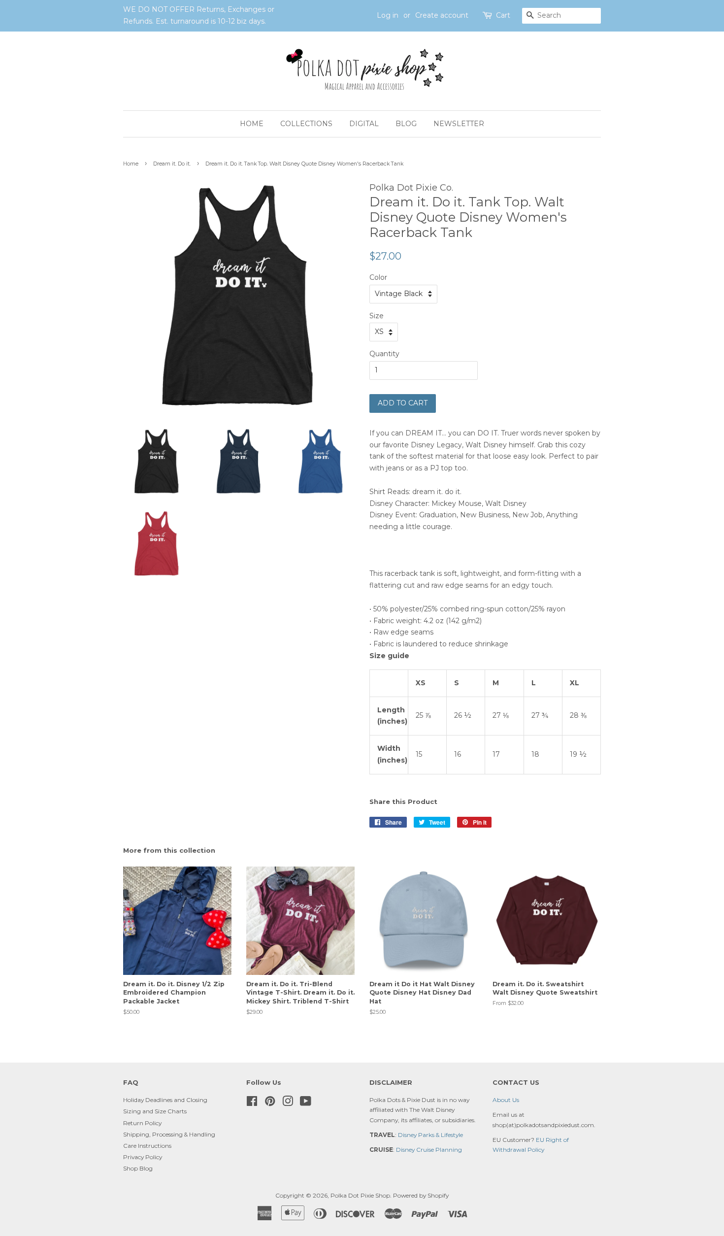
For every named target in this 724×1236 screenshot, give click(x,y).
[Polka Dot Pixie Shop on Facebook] (252, 1103)
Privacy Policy (142, 1157)
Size (376, 315)
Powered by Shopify (421, 1195)
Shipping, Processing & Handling (169, 1134)
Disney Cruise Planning (429, 1149)
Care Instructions (147, 1145)
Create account (441, 15)
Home (251, 123)
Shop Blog (138, 1168)
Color (378, 277)
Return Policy (142, 1123)
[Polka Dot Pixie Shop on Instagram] (287, 1103)
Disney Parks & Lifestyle (430, 1134)
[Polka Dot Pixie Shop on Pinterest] (269, 1103)
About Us (506, 1099)
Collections (306, 123)
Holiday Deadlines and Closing (165, 1099)
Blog (406, 123)
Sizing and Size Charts (155, 1111)
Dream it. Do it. (172, 164)
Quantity (384, 353)
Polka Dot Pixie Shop (360, 1195)
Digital (364, 123)
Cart (503, 15)
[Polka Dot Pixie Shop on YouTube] (305, 1103)
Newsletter (458, 123)
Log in (387, 15)
